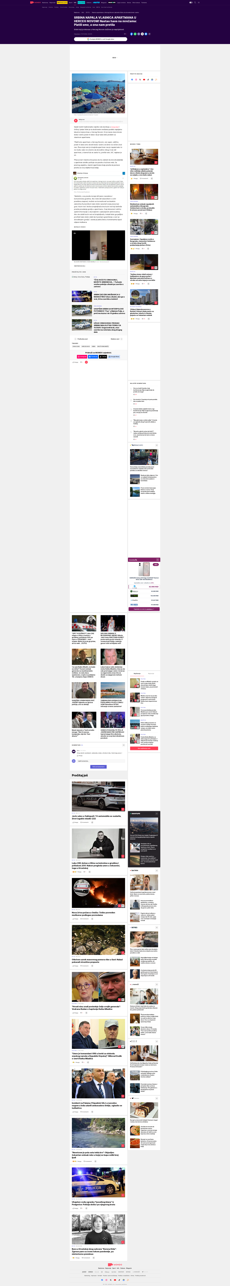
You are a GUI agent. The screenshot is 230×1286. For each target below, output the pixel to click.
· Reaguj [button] (135, 178)
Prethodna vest (83, 339)
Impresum (94, 1275)
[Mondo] (35, 2)
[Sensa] (128, 1272)
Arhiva (132, 1275)
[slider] (78, 258)
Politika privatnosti (140, 1275)
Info (83, 12)
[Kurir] (84, 1272)
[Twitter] (140, 79)
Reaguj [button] (76, 362)
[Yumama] (136, 1272)
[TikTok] (148, 79)
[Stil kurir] (102, 1272)
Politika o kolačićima (123, 1275)
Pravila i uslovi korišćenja (110, 1275)
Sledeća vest (115, 339)
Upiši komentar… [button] (83, 761)
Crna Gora (76, 346)
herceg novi (86, 346)
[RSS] (156, 79)
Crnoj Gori (115, 127)
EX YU (88, 12)
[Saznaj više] (156, 445)
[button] (125, 34)
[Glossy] (107, 1272)
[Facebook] (132, 79)
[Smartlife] (121, 1272)
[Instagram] (136, 79)
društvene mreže (103, 346)
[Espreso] (90, 1272)
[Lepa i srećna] (114, 1272)
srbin (93, 346)
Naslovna (77, 12)
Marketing (87, 1275)
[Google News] (152, 79)
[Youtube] (144, 79)
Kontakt (100, 1275)
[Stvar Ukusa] (145, 1272)
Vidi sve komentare (98, 767)
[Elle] (97, 1272)
